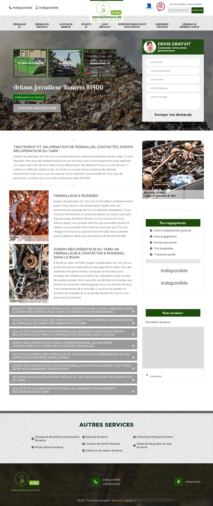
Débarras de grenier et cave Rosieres (154, 445)
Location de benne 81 (66, 25)
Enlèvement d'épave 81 (162, 25)
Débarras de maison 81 (42, 25)
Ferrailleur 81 (19, 25)
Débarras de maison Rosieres (104, 450)
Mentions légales (122, 500)
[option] (29, 63)
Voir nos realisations (37, 108)
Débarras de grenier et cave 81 (189, 25)
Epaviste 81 (86, 25)
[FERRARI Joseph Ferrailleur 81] (106, 11)
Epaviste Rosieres (97, 437)
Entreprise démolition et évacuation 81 (132, 25)
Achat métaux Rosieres (49, 447)
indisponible (22, 8)
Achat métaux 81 (104, 25)
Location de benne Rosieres (103, 443)
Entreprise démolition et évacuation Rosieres (57, 438)
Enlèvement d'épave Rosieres (155, 437)
